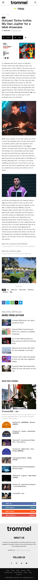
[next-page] (6, 376)
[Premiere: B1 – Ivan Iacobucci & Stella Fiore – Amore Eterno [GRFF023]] (6, 442)
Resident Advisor (14, 246)
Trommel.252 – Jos (10, 411)
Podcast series (8, 572)
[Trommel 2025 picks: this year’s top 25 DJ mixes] (6, 322)
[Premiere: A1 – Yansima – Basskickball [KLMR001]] (6, 433)
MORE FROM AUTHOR (13, 315)
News (8, 14)
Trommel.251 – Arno (18, 493)
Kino (8, 289)
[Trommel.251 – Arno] (6, 496)
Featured (23, 570)
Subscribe (32, 515)
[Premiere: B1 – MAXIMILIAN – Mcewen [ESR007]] (6, 425)
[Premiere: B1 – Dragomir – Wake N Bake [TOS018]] (6, 478)
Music (28, 570)
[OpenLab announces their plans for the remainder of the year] (6, 350)
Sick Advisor (31, 289)
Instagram (21, 253)
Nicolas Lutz (14, 289)
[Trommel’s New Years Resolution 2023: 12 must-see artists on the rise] (6, 368)
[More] (25, 37)
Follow (33, 507)
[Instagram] (16, 563)
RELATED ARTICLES (12, 312)
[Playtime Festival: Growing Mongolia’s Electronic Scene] (6, 469)
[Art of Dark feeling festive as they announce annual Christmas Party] (6, 341)
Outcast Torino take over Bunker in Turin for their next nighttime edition (23, 359)
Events (25, 572)
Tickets (13, 570)
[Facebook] (4, 302)
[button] (3, 2)
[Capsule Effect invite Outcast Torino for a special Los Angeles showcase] (6, 331)
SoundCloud (13, 253)
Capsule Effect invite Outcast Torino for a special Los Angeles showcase (23, 332)
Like (34, 503)
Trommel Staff (7, 30)
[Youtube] (26, 563)
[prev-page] (3, 376)
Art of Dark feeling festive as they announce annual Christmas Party (24, 341)
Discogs (28, 253)
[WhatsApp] (12, 302)
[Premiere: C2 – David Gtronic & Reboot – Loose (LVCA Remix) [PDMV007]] (6, 487)
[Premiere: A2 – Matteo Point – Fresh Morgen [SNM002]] (6, 451)
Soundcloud (25, 246)
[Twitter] (8, 302)
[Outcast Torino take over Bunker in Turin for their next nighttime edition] (6, 359)
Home (3, 14)
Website (32, 246)
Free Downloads (18, 572)
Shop (30, 572)
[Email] (16, 302)
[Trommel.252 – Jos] (19, 396)
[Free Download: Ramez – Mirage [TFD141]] (6, 460)
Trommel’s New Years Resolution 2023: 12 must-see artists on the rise (24, 369)
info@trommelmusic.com (22, 550)
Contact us (19, 574)
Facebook (5, 246)
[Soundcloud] (21, 563)
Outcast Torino (22, 289)
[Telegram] (21, 302)
